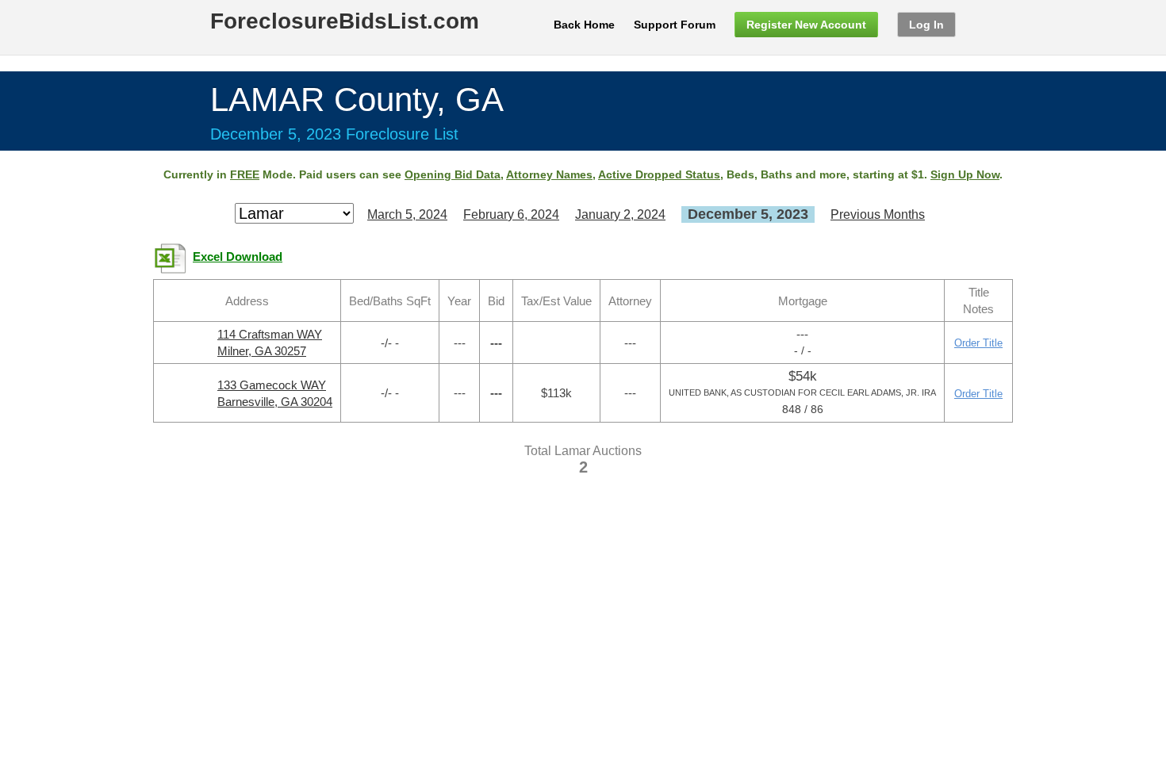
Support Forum (674, 24)
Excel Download (237, 257)
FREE (244, 174)
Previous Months (877, 214)
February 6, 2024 (511, 214)
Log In (926, 24)
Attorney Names (549, 174)
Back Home (584, 24)
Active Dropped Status (659, 174)
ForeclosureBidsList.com (344, 21)
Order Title (978, 343)
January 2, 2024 (620, 214)
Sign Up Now (964, 174)
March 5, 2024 (407, 214)
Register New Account (806, 24)
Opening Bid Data (453, 174)
